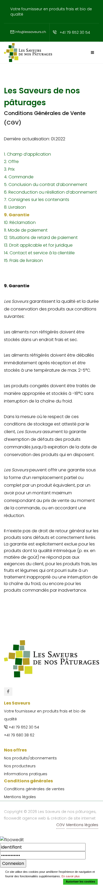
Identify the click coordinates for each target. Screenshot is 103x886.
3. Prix (9, 169)
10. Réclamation (20, 222)
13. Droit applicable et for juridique (38, 245)
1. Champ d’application (27, 154)
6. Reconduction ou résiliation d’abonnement (50, 192)
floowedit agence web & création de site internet (50, 818)
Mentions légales (20, 796)
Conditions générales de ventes (34, 789)
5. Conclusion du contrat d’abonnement (45, 184)
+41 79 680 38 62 (19, 735)
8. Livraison (15, 207)
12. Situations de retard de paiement (41, 237)
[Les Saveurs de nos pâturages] (8, 691)
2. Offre (11, 162)
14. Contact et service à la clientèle (39, 253)
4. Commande (19, 177)
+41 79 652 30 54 (75, 32)
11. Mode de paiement (26, 230)
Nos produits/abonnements (30, 758)
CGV (60, 824)
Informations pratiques (25, 774)
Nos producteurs (20, 766)
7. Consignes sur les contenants (36, 200)
